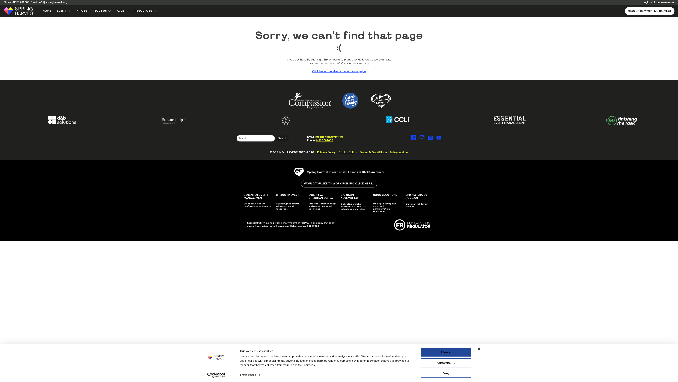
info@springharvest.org (53, 2)
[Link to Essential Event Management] (499, 120)
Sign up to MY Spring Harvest (649, 11)
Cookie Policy (347, 152)
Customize (444, 362)
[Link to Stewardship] (164, 120)
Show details (248, 374)
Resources (143, 11)
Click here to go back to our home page (339, 71)
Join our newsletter (662, 2)
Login (646, 2)
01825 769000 (20, 2)
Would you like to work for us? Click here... (339, 183)
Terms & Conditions (373, 152)
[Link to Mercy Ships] (381, 101)
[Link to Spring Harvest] (22, 11)
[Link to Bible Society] (276, 120)
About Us (100, 11)
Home (47, 11)
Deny (446, 373)
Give (120, 11)
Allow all (446, 352)
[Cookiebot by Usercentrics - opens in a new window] (216, 375)
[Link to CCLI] (388, 119)
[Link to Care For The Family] (350, 101)
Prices (82, 11)
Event (61, 11)
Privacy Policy (326, 152)
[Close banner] (479, 349)
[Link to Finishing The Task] (611, 120)
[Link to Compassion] (310, 100)
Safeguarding (399, 152)
